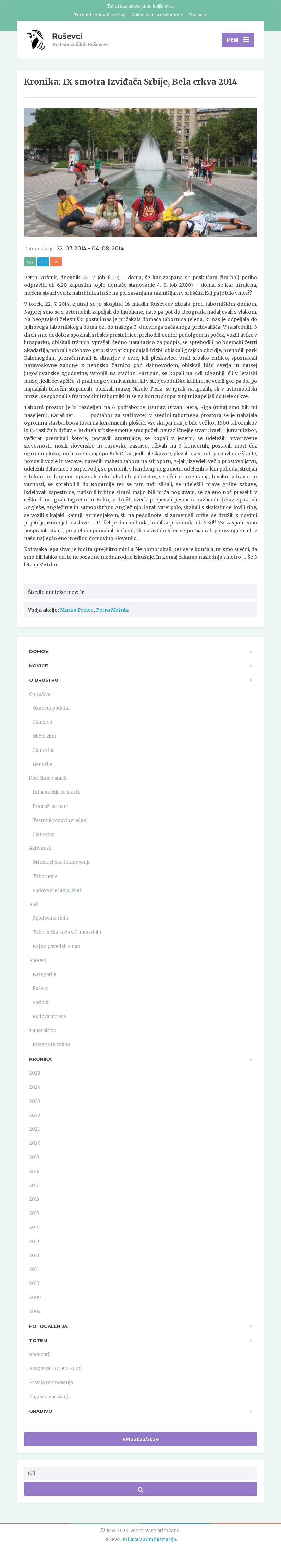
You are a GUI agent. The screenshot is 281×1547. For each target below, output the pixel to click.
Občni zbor (45, 736)
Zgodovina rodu (50, 918)
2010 (34, 1283)
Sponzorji (40, 1354)
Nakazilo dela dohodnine (157, 15)
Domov (39, 651)
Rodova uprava (49, 1016)
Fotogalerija (48, 1326)
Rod (33, 904)
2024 (35, 1087)
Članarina (44, 750)
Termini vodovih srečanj (99, 15)
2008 (35, 1311)
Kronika (40, 1059)
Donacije (198, 15)
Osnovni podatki (51, 708)
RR (55, 262)
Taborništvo (42, 1031)
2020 (35, 1143)
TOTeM (38, 1340)
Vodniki (41, 1002)
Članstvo (42, 722)
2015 (34, 1213)
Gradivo (40, 1411)
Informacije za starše (57, 792)
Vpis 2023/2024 (141, 1439)
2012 (34, 1255)
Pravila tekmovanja (51, 1383)
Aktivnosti (40, 848)
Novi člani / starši (48, 778)
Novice (38, 665)
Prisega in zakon (51, 1045)
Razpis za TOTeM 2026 (55, 1368)
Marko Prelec (77, 610)
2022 (34, 1115)
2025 (34, 1073)
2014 (34, 1227)
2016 (34, 1199)
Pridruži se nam (51, 806)
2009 (35, 1297)
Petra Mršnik (112, 610)
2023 (34, 1101)
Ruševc (40, 988)
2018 (34, 1171)
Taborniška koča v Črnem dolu (67, 932)
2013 (34, 1241)
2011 (34, 1269)
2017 (34, 1185)
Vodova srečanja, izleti (58, 890)
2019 (34, 1157)
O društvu (43, 680)
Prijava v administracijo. (150, 1540)
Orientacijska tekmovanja (62, 862)
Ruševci (37, 960)
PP (43, 262)
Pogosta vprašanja (50, 1397)
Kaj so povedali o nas (56, 946)
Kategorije (45, 975)
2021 (34, 1129)
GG (30, 262)
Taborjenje (45, 876)
